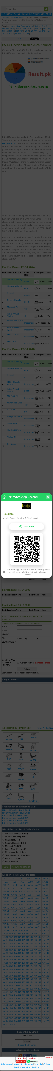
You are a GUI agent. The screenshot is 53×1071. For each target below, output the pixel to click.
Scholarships (27, 1064)
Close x (49, 1057)
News (16, 1064)
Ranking (35, 1067)
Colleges (47, 1064)
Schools (38, 1064)
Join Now (29, 526)
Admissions (6, 1064)
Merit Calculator (22, 1067)
